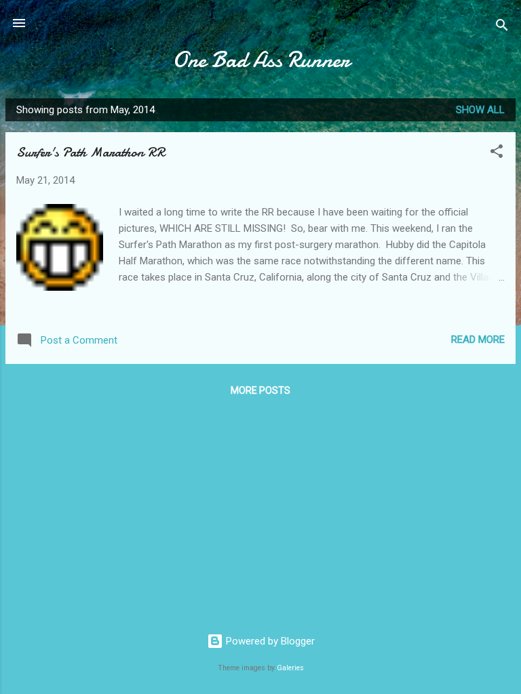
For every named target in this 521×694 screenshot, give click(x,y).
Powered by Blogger (269, 641)
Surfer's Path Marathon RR (90, 152)
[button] (496, 153)
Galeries (290, 668)
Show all (480, 110)
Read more (478, 339)
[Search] (502, 27)
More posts (260, 390)
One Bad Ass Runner (260, 60)
